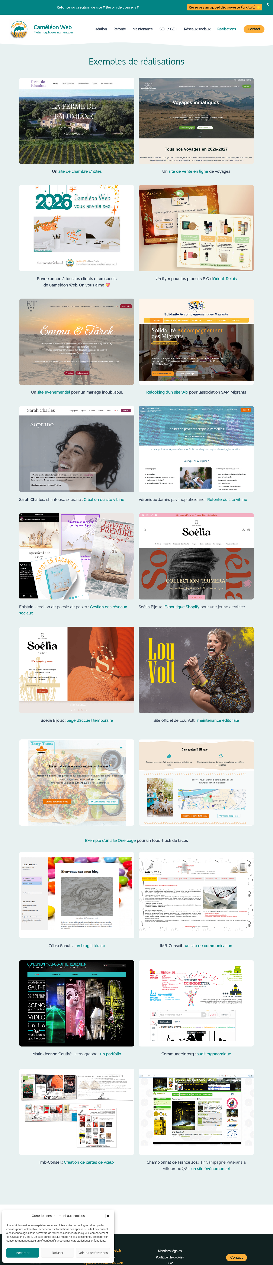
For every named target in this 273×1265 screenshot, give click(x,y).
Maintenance (143, 29)
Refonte (120, 29)
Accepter (22, 1253)
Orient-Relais (225, 278)
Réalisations (226, 29)
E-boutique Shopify (181, 607)
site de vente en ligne (188, 171)
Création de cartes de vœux (89, 1162)
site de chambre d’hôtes (79, 171)
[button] (108, 1216)
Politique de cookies (170, 1257)
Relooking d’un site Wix (167, 392)
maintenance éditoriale (218, 720)
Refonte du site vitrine (227, 499)
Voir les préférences (93, 1253)
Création (100, 29)
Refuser (57, 1253)
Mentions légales (170, 1251)
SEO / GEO (168, 29)
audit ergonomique (214, 1054)
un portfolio (110, 1054)
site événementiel (53, 392)
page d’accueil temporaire (90, 720)
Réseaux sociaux (197, 29)
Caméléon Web (53, 26)
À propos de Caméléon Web (103, 1263)
